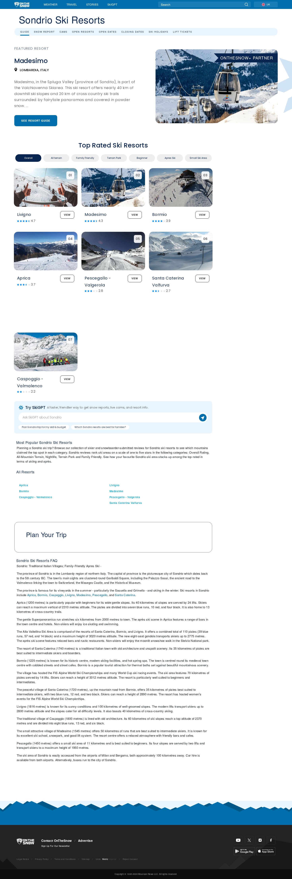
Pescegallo (99, 595)
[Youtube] (238, 840)
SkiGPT (112, 4)
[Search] (246, 4)
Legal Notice (23, 859)
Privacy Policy (41, 859)
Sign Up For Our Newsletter (55, 845)
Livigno (114, 485)
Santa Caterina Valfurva (125, 503)
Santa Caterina (125, 595)
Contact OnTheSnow (56, 840)
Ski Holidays (158, 31)
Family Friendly (85, 158)
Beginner (142, 158)
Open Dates (108, 31)
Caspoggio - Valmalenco (35, 497)
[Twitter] (249, 840)
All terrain (56, 158)
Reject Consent (130, 859)
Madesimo (116, 491)
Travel (72, 4)
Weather (50, 4)
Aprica (23, 485)
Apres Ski (170, 158)
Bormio (24, 491)
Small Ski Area (198, 158)
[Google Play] (244, 851)
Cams (63, 31)
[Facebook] (271, 840)
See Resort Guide (35, 120)
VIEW (67, 214)
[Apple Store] (265, 851)
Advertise (85, 840)
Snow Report (44, 31)
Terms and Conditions (64, 859)
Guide (24, 31)
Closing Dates (132, 31)
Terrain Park (114, 158)
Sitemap (86, 859)
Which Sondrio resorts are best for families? (100, 427)
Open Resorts (83, 31)
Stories (92, 4)
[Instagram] (260, 840)
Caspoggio (56, 595)
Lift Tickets (182, 31)
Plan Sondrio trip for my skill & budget (44, 427)
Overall (28, 158)
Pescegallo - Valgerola (124, 497)
